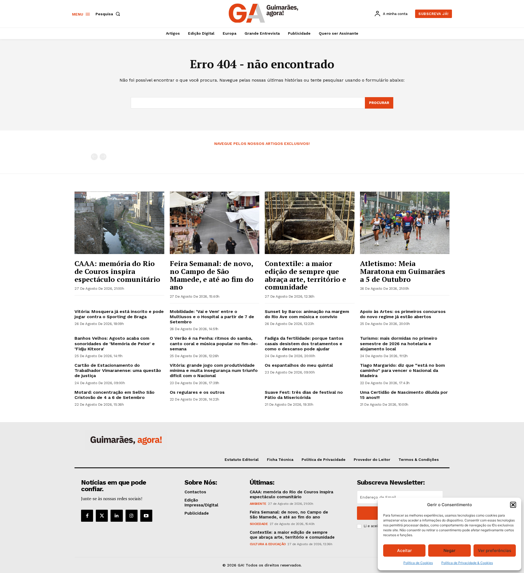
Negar (449, 550)
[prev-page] (94, 156)
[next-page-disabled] (103, 156)
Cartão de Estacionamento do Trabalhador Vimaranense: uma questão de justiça (118, 370)
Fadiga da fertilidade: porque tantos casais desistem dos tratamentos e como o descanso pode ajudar (304, 343)
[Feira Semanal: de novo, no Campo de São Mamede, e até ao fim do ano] (215, 223)
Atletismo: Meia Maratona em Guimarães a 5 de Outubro (402, 271)
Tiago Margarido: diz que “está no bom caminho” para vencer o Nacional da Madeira (402, 370)
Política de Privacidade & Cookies (467, 563)
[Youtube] (146, 516)
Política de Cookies (418, 563)
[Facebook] (87, 516)
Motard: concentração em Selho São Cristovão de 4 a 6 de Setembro (114, 395)
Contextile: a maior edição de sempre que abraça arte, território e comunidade (305, 275)
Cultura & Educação (268, 544)
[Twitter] (102, 516)
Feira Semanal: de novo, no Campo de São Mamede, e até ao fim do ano (212, 275)
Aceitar (404, 550)
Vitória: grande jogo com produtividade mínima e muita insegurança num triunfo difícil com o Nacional (214, 370)
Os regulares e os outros (197, 392)
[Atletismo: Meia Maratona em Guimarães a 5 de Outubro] (405, 223)
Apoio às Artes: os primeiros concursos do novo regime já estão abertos (403, 314)
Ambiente (258, 504)
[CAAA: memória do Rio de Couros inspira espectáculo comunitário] (119, 223)
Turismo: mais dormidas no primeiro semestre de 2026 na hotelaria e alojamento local (398, 343)
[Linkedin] (117, 516)
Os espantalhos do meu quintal (299, 365)
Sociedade (259, 524)
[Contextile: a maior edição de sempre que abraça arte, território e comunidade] (310, 223)
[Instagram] (132, 516)
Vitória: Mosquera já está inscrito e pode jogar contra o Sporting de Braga (119, 314)
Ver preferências (494, 550)
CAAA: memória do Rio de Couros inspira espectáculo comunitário (117, 271)
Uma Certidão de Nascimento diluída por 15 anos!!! (404, 395)
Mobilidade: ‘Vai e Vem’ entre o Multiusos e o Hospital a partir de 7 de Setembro (212, 316)
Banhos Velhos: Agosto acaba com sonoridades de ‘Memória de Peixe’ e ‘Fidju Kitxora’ (115, 343)
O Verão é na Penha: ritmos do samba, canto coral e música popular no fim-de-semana (214, 343)
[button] (513, 505)
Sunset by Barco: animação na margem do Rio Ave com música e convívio (307, 314)
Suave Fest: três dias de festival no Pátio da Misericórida (304, 395)
